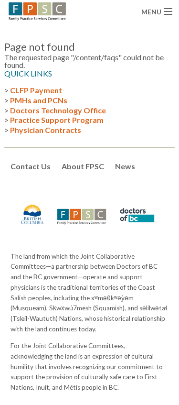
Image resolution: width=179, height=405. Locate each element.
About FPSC (83, 166)
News (125, 166)
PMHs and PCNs (38, 100)
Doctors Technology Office (58, 110)
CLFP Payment (36, 90)
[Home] (37, 10)
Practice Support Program (57, 119)
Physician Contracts (45, 129)
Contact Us (31, 166)
